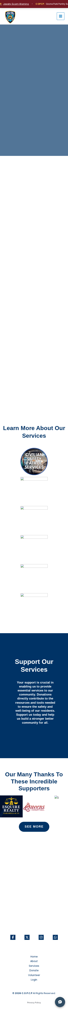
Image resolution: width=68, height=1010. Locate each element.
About (34, 961)
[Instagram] (41, 937)
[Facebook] (12, 937)
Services (34, 966)
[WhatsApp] (55, 937)
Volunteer (34, 975)
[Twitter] (27, 937)
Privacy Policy (34, 1002)
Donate (34, 970)
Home (34, 956)
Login (34, 979)
